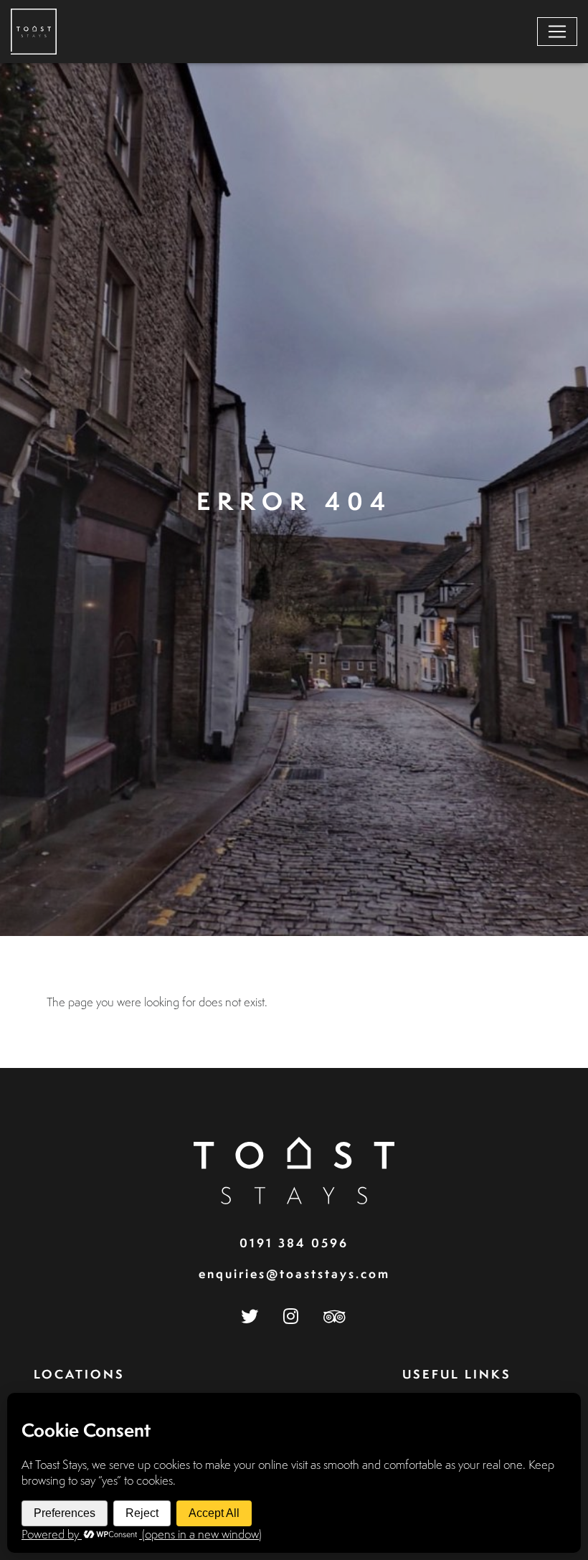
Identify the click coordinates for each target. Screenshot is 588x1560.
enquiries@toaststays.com (294, 1273)
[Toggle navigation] (557, 31)
